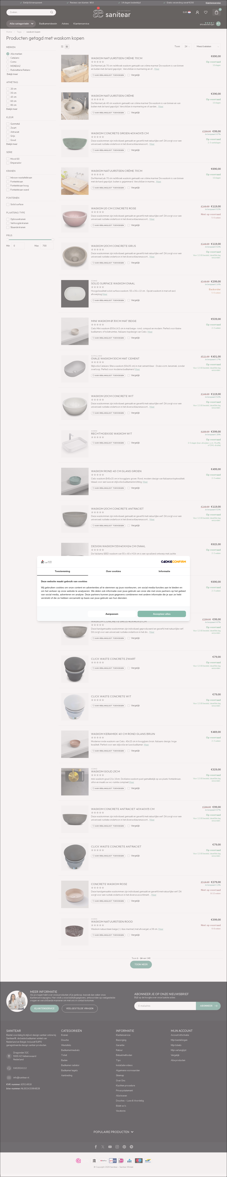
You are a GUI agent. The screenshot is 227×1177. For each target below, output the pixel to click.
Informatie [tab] (164, 571)
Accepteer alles (161, 614)
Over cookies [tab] (113, 571)
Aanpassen (112, 614)
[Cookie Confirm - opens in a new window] (173, 561)
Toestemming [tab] (62, 571)
